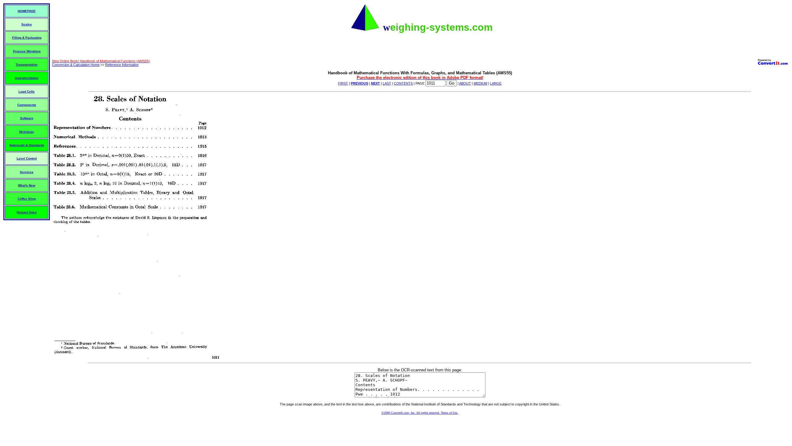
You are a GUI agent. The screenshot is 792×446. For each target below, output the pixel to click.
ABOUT (465, 83)
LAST (387, 83)
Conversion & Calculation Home (76, 65)
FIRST (343, 83)
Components (26, 105)
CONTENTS (403, 83)
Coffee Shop (27, 198)
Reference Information (122, 65)
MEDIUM (480, 83)
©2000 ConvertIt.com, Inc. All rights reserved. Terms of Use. (419, 412)
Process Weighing (27, 51)
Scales (26, 24)
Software (26, 118)
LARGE (495, 83)
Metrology (26, 131)
